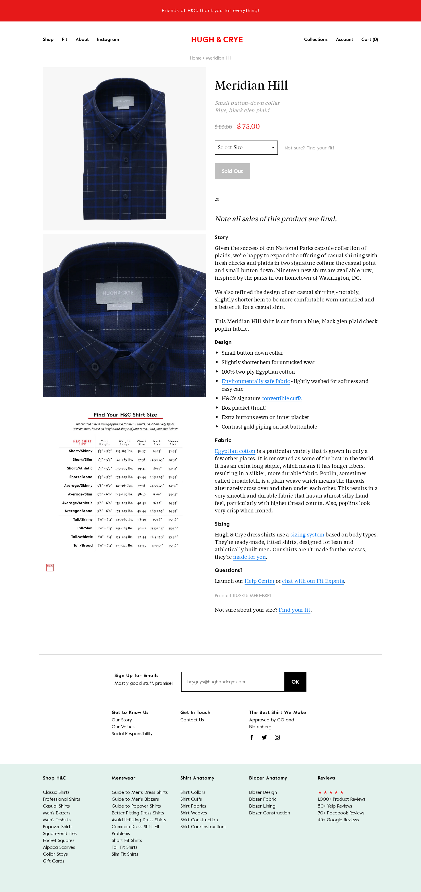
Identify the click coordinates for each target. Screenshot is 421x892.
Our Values (123, 726)
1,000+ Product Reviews (341, 799)
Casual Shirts (56, 806)
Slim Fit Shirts (125, 854)
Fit (64, 39)
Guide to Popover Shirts (136, 806)
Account (344, 39)
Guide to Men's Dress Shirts (140, 792)
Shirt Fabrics (193, 806)
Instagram (108, 39)
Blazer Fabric (262, 799)
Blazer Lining (262, 806)
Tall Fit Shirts (124, 847)
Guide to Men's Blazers (135, 799)
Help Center (260, 580)
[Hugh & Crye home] (209, 38)
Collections (316, 39)
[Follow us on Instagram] (277, 737)
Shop (48, 39)
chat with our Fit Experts (313, 580)
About (82, 39)
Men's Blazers (56, 813)
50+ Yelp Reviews (335, 806)
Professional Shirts (61, 799)
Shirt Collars (192, 792)
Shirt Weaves (193, 813)
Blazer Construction (269, 813)
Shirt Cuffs (191, 799)
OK (295, 682)
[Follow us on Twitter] (264, 737)
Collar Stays (55, 854)
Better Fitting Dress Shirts (138, 813)
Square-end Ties (60, 833)
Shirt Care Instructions (203, 826)
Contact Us (192, 720)
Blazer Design (263, 792)
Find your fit (294, 609)
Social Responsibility (132, 733)
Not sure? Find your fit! (309, 148)
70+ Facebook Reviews (341, 813)
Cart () (369, 39)
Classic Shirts (56, 792)
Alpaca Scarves (59, 847)
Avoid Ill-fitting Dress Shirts (139, 819)
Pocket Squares (58, 840)
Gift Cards (53, 861)
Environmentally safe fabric (256, 380)
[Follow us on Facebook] (251, 737)
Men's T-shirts (57, 819)
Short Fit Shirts (127, 840)
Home (196, 58)
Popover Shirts (57, 826)
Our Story (122, 720)
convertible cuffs (281, 398)
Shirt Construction (199, 819)
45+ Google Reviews (338, 819)
